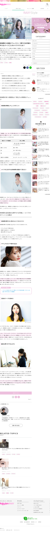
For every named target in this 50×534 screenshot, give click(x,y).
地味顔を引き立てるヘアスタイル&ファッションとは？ (14, 88)
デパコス (41, 114)
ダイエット (35, 114)
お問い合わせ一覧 (9, 530)
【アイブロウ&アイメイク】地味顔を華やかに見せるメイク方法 (16, 83)
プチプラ (35, 112)
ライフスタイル (38, 116)
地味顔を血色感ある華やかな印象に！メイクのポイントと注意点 (16, 78)
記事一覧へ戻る (16, 425)
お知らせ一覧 (36, 503)
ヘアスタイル (37, 110)
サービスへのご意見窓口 (38, 508)
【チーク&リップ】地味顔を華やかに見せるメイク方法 (14, 85)
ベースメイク (34, 43)
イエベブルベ (8, 454)
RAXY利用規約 (36, 510)
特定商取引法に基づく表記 (38, 512)
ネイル (33, 53)
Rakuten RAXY (5, 5)
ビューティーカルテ (20, 508)
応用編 (10, 62)
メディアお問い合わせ (37, 505)
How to (2, 62)
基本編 (7, 492)
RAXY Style (18, 8)
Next (29, 399)
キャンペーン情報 (30, 8)
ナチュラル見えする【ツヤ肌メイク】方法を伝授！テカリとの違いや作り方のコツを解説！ (16, 290)
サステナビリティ (17, 530)
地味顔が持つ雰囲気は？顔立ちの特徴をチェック (12, 76)
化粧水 (46, 112)
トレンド (41, 108)
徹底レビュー (43, 105)
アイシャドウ (35, 108)
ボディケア (34, 48)
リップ (47, 108)
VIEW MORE (47, 94)
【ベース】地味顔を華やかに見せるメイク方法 (12, 80)
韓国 (37, 105)
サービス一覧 (2, 530)
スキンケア (34, 40)
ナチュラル (13, 473)
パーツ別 (6, 62)
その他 (33, 58)
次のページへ (16, 393)
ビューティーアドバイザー (22, 510)
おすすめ (40, 101)
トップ (6, 8)
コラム (33, 56)
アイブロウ (8, 473)
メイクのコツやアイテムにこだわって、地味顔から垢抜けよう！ (16, 90)
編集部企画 (46, 101)
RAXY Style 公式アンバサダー (38, 103)
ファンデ (46, 114)
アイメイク (4, 60)
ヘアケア (34, 51)
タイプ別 (18, 454)
